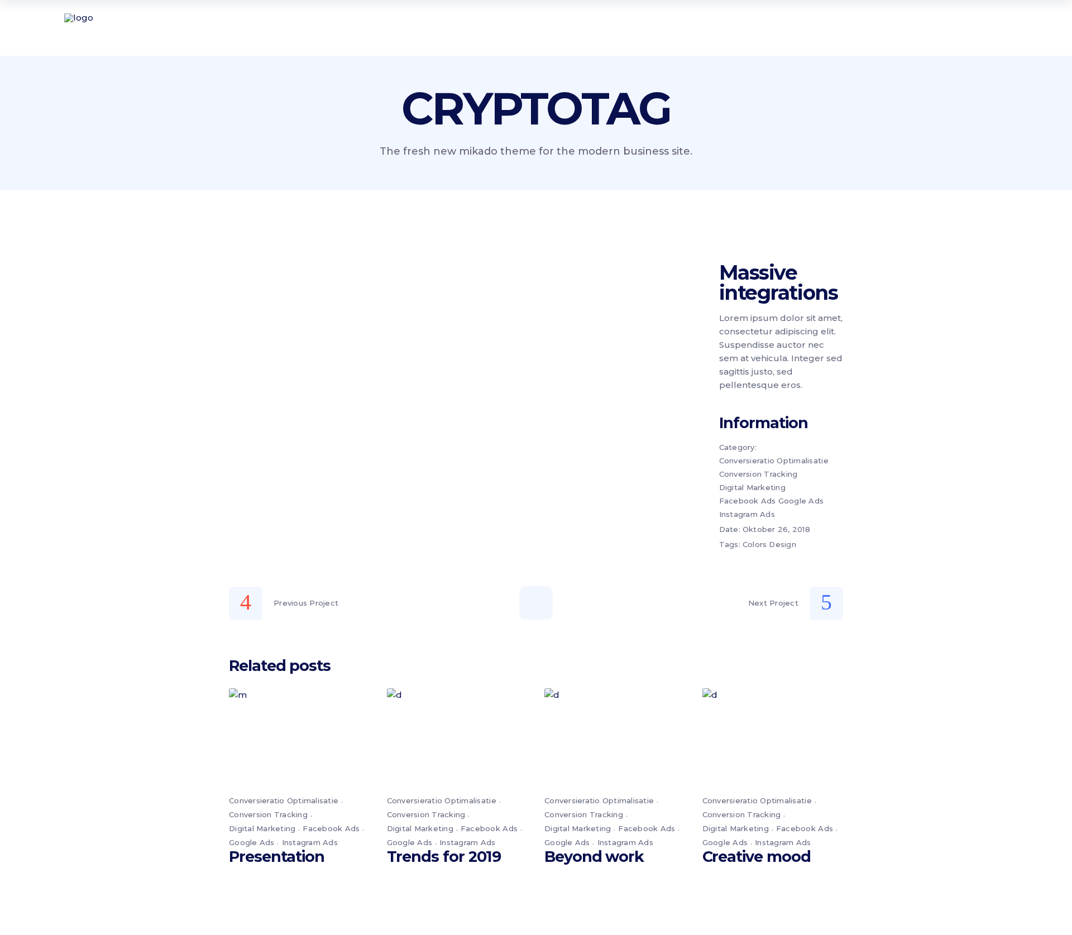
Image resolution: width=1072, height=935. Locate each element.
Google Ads (801, 500)
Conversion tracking (758, 473)
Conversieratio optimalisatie (774, 460)
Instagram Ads (747, 514)
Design (782, 544)
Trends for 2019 (444, 856)
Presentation (276, 856)
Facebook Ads (747, 500)
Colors (755, 544)
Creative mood (756, 856)
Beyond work (594, 856)
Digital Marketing (752, 487)
